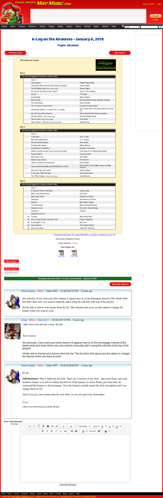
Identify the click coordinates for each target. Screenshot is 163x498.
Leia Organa (36, 83)
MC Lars (83, 222)
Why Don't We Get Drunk (41, 170)
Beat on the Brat (37, 228)
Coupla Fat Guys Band (88, 106)
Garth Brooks (85, 176)
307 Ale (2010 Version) (39, 142)
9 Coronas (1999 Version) (41, 173)
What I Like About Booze (40, 194)
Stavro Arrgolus (28, 291)
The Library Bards (87, 225)
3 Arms (33, 94)
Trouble (34, 217)
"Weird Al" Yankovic (87, 228)
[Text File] (61, 254)
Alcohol (34, 202)
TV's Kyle (83, 94)
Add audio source (11, 272)
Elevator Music (37, 116)
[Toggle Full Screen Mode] (99, 431)
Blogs (96, 26)
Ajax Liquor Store (37, 196)
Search (105, 26)
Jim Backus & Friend (88, 199)
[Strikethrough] (65, 431)
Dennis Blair (84, 163)
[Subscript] (60, 431)
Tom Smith (84, 119)
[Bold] (42, 431)
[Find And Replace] (48, 426)
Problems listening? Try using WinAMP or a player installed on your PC (85, 235)
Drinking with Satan (38, 145)
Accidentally (35, 97)
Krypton (83, 211)
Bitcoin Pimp (35, 100)
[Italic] (47, 431)
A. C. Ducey (84, 140)
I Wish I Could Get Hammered (42, 163)
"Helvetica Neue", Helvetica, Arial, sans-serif (84, 426)
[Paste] (38, 426)
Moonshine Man (86, 217)
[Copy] (34, 426)
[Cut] (29, 426)
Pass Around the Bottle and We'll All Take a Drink (49, 166)
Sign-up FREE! (148, 4)
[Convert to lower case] (52, 426)
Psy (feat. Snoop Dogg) (89, 208)
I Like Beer (35, 137)
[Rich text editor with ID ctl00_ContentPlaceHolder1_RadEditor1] (75, 458)
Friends (87, 26)
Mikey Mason (85, 97)
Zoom (91, 431)
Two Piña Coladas (38, 176)
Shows (42, 26)
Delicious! (35, 199)
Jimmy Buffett (85, 170)
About (78, 26)
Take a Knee (36, 119)
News (12, 26)
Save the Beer (36, 154)
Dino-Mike (84, 157)
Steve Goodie (85, 103)
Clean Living (84, 191)
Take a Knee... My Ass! (40, 122)
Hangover (35, 208)
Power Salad (84, 86)
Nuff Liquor (35, 157)
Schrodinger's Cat (38, 222)
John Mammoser (86, 173)
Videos (69, 26)
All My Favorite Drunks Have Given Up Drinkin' (49, 151)
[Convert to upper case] (57, 426)
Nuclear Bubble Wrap (88, 116)
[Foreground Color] (103, 426)
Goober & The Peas (87, 148)
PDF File (74, 256)
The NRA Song (37, 103)
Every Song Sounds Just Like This (44, 219)
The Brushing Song (38, 88)
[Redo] (71, 426)
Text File (61, 256)
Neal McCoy (84, 122)
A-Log (74, 243)
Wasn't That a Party (38, 160)
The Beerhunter (37, 205)
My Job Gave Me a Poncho (41, 113)
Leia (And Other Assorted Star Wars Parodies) (49, 86)
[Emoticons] (106, 431)
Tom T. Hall (84, 137)
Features (32, 26)
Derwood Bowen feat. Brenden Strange (95, 100)
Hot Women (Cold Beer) (40, 148)
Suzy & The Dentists (88, 91)
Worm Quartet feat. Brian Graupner (93, 113)
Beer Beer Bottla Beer (39, 140)
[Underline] (52, 431)
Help (114, 26)
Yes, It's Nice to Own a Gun (41, 106)
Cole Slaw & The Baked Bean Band (93, 151)
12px (95, 426)
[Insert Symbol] (117, 426)
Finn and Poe (36, 225)
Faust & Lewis (85, 154)
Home (4, 26)
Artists (60, 26)
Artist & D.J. (43, 320)
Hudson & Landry (86, 196)
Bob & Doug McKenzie (88, 205)
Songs (51, 26)
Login (159, 4)
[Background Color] (110, 426)
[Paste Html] (43, 426)
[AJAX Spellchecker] (84, 431)
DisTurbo (83, 194)
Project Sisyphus (86, 219)
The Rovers (84, 160)
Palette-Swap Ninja (87, 83)
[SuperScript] (56, 431)
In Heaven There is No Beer (42, 191)
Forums (22, 26)
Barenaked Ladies (87, 202)
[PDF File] (74, 254)
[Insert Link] (72, 431)
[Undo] (64, 426)
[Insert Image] (76, 431)
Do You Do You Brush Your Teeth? (44, 91)
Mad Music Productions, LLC (23, 497)
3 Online (155, 20)
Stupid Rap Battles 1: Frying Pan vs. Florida (48, 110)
